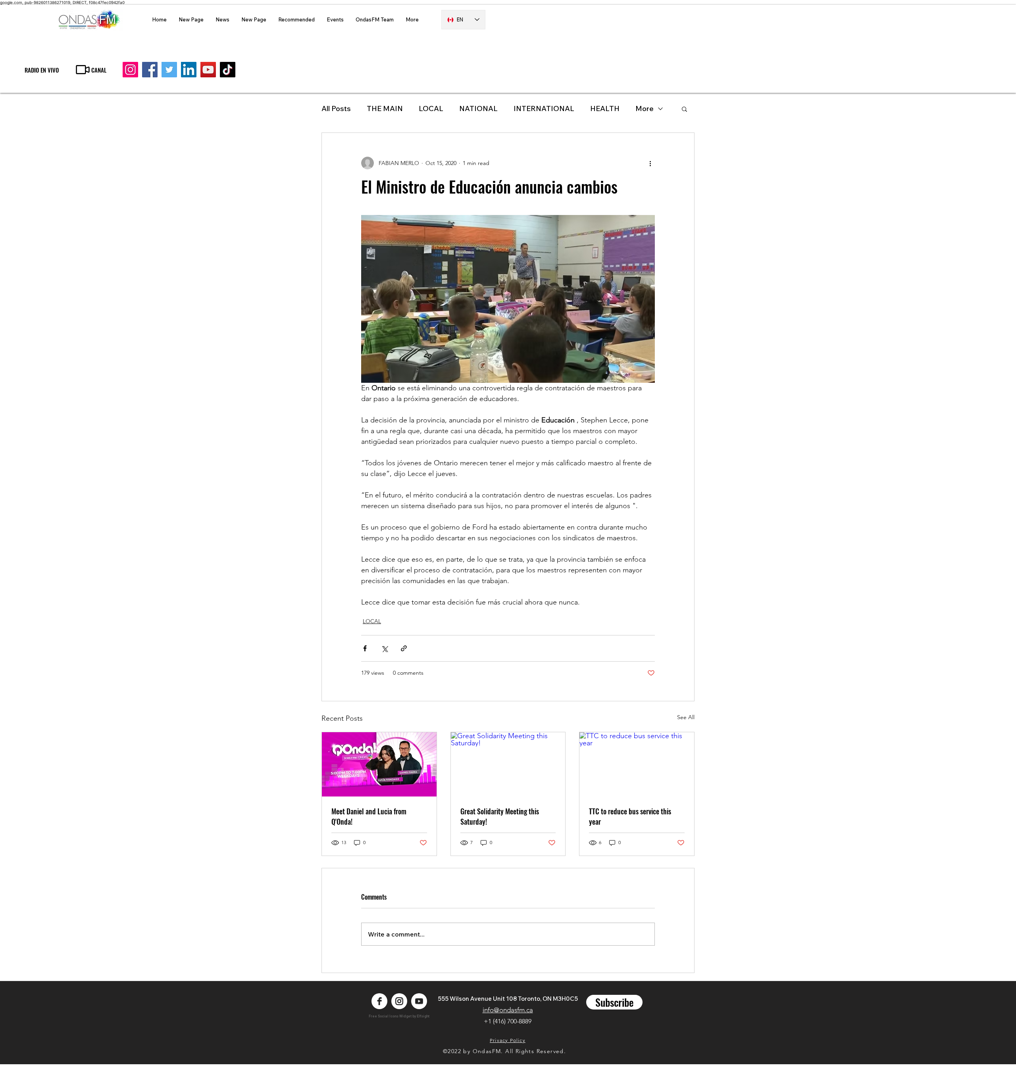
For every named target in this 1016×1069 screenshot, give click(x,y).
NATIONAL (478, 108)
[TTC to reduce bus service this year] (636, 764)
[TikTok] (227, 69)
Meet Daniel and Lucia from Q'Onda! (368, 816)
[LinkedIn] (188, 69)
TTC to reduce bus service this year (630, 816)
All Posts (336, 108)
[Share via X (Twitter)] (384, 648)
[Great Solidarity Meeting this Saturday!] (508, 764)
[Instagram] (130, 69)
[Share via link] (404, 648)
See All (686, 717)
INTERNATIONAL (544, 108)
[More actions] (650, 163)
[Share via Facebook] (365, 648)
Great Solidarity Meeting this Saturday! (499, 816)
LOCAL (431, 108)
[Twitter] (169, 69)
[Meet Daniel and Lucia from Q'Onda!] (379, 764)
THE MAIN (385, 108)
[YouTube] (208, 69)
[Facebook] (150, 69)
